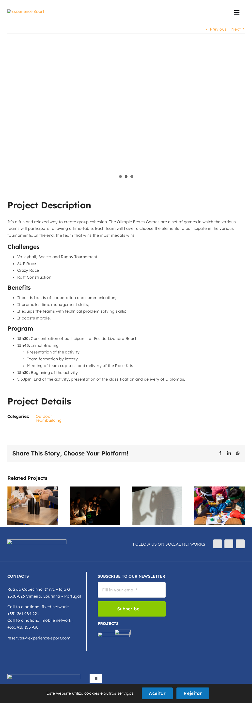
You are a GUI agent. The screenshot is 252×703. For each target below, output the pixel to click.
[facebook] (217, 543)
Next (236, 29)
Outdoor (44, 416)
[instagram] (228, 543)
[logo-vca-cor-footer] (114, 634)
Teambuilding (49, 420)
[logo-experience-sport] (25, 11)
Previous (218, 29)
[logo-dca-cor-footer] (123, 631)
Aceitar (157, 693)
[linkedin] (240, 543)
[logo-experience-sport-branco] (36, 541)
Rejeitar (193, 693)
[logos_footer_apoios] (43, 676)
